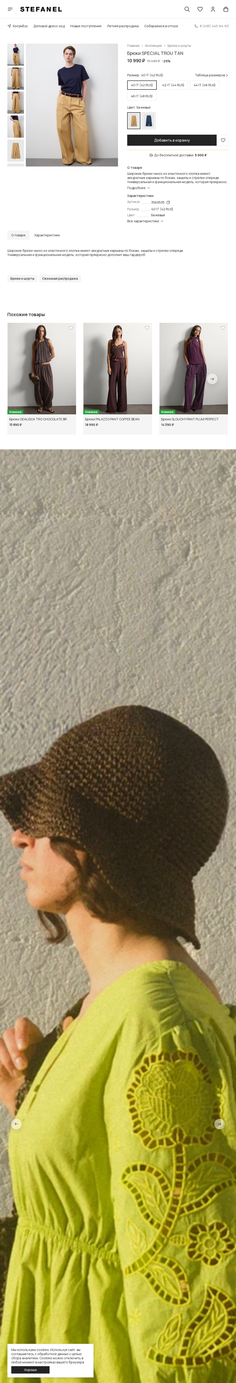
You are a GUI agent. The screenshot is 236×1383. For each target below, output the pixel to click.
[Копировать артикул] (168, 202)
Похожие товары (26, 314)
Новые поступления (85, 26)
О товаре (18, 235)
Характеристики (47, 235)
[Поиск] (187, 9)
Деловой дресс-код (49, 26)
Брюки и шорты (179, 46)
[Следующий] (212, 379)
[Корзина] (226, 9)
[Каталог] (10, 9)
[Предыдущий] (16, 1124)
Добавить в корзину (172, 140)
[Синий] (148, 120)
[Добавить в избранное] (223, 140)
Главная (133, 46)
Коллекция (153, 46)
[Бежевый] (133, 120)
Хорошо (30, 1370)
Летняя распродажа (123, 26)
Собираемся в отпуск (161, 26)
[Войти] (213, 9)
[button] (200, 9)
